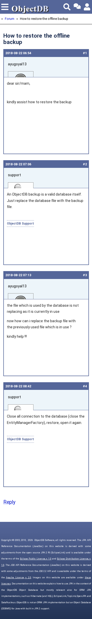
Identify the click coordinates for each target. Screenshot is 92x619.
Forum (9, 19)
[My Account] (87, 6)
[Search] (67, 6)
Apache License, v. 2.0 (18, 577)
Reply (9, 502)
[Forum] (77, 6)
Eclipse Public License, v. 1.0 (35, 558)
